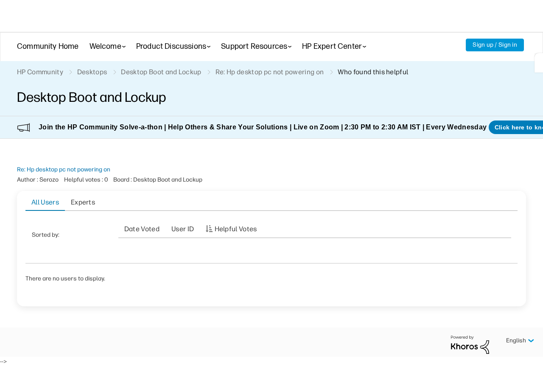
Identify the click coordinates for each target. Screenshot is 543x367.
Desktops (92, 72)
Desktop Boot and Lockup (161, 72)
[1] (539, 63)
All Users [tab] (45, 202)
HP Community (40, 72)
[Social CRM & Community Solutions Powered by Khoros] (470, 344)
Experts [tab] (83, 202)
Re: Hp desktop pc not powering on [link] (270, 72)
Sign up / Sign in (495, 44)
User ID (182, 229)
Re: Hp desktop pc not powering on (63, 169)
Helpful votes (236, 229)
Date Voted (142, 229)
